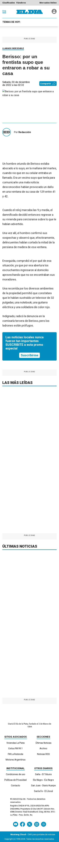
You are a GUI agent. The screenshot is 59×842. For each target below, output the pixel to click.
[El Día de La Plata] (30, 12)
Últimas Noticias (43, 743)
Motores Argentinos (15, 759)
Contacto (15, 785)
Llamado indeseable (13, 48)
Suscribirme (29, 355)
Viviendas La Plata (15, 743)
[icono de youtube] (15, 824)
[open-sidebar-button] (4, 12)
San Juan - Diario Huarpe (43, 785)
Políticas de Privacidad (15, 780)
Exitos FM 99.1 (15, 748)
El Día (19, 799)
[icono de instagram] (36, 824)
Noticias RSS (43, 754)
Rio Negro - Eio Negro (43, 780)
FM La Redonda (15, 754)
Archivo (43, 748)
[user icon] (54, 13)
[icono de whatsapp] (43, 824)
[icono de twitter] (29, 824)
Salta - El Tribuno (43, 774)
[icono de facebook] (22, 824)
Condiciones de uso (15, 774)
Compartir (45, 83)
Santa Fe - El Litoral (43, 791)
